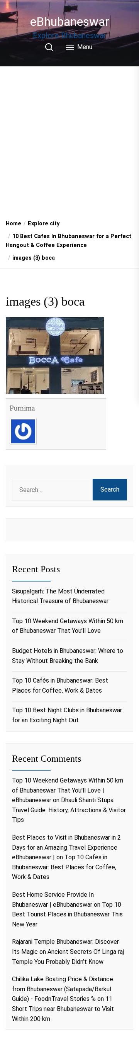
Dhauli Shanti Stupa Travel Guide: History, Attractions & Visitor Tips (69, 809)
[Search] (49, 47)
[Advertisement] (69, 140)
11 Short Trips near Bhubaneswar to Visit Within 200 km (63, 1008)
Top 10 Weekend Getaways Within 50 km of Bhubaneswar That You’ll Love (67, 626)
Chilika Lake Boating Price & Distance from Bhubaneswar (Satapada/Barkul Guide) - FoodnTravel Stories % (62, 988)
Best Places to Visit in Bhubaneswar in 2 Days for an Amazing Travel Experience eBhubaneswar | (66, 847)
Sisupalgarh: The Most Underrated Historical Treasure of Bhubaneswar (60, 596)
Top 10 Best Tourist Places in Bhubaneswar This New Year (67, 914)
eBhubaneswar (69, 21)
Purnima (22, 408)
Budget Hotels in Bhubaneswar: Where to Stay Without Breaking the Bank (67, 655)
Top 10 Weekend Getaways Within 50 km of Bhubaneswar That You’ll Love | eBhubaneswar (67, 790)
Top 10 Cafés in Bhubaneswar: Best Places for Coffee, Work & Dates (60, 685)
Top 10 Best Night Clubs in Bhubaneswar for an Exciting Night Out (67, 715)
